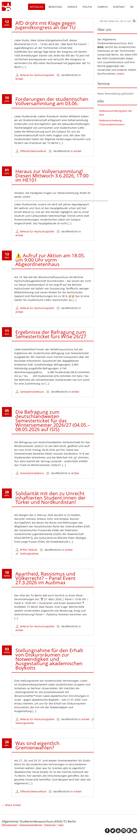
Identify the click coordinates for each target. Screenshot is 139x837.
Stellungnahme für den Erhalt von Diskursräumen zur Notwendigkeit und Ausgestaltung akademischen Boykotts (49, 659)
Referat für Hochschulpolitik (37, 75)
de (132, 7)
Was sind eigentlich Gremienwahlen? (37, 745)
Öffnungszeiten (9, 824)
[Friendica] (129, 830)
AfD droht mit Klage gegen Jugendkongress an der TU (45, 25)
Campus (102, 7)
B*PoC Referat (28, 549)
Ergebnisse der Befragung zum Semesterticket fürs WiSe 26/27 (50, 334)
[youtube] (118, 830)
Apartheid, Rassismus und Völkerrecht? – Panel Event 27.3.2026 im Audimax (45, 578)
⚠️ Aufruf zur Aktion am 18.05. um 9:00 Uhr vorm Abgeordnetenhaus (50, 259)
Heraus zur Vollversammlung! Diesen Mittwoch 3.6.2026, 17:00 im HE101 (52, 175)
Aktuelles (36, 7)
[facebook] (107, 830)
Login (61, 824)
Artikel (19, 79)
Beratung (55, 7)
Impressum (50, 824)
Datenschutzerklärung (31, 824)
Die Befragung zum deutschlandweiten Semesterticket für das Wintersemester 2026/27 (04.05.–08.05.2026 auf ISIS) (52, 420)
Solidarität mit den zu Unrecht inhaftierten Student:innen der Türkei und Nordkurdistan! (50, 497)
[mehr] (120, 73)
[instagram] (123, 830)
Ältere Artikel (11, 805)
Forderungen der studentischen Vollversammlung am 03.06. (51, 101)
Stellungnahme (29, 553)
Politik (87, 7)
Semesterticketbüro (32, 391)
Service (72, 7)
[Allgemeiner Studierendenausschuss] (6, 10)
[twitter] (112, 830)
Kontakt (119, 7)
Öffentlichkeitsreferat (33, 151)
